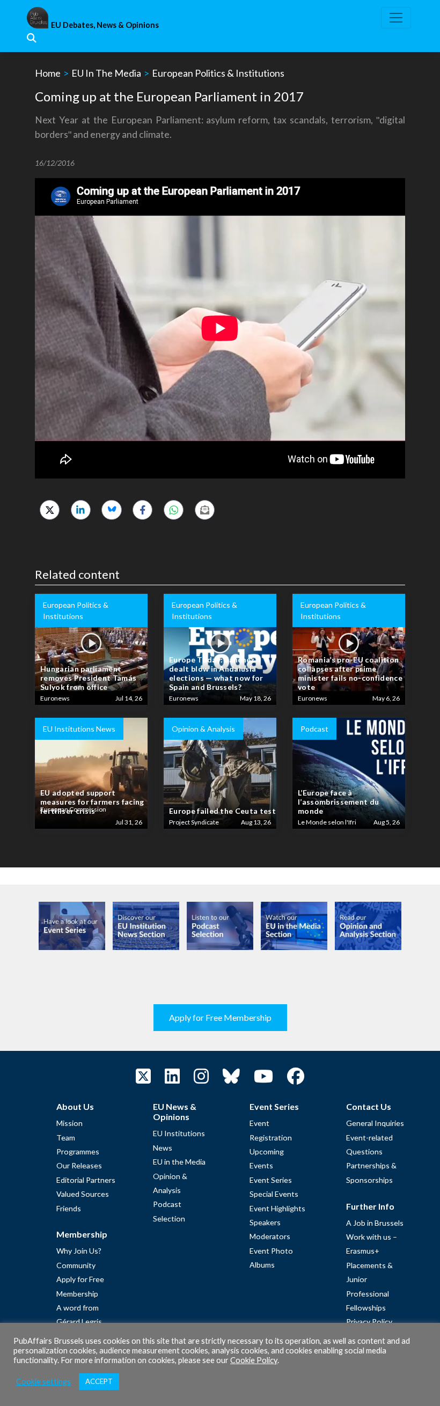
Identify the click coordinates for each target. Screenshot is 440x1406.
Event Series (271, 1179)
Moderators (270, 1236)
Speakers (265, 1222)
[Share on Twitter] (50, 510)
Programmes (77, 1151)
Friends (68, 1208)
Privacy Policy (369, 1321)
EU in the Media (179, 1161)
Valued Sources (82, 1193)
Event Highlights (277, 1208)
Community (76, 1265)
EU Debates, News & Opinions (105, 25)
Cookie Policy (253, 1360)
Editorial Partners (85, 1179)
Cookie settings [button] (43, 1381)
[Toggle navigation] (396, 17)
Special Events (274, 1193)
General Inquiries (375, 1123)
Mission (69, 1123)
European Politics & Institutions (218, 73)
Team (65, 1137)
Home (48, 73)
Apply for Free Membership (220, 1017)
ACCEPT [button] (99, 1381)
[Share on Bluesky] (111, 510)
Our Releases (79, 1165)
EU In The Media (106, 73)
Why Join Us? (78, 1250)
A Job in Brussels (375, 1222)
